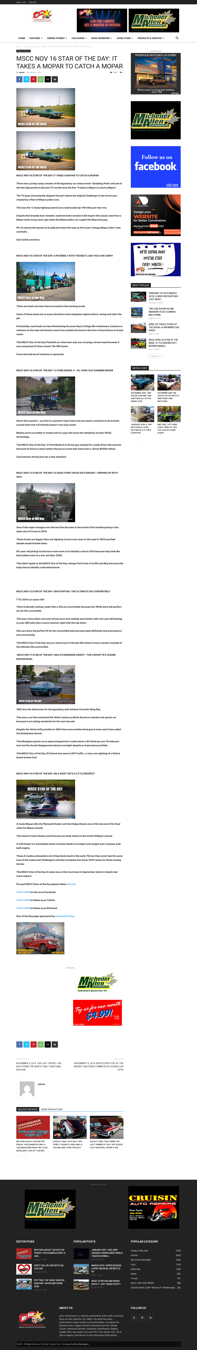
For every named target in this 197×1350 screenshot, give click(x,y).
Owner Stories (56, 38)
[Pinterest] (33, 79)
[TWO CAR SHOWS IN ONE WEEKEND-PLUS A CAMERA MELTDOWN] (137, 312)
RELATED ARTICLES (27, 1109)
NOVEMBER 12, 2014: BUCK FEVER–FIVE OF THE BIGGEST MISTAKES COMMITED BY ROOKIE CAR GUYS (98, 1066)
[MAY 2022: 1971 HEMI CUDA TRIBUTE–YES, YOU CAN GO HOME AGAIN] (169, 414)
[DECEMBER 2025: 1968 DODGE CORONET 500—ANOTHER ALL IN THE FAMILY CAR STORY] (142, 382)
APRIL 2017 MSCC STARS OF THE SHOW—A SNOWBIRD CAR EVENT (164, 327)
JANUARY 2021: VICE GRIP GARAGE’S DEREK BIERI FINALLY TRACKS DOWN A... (107, 1253)
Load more (154, 356)
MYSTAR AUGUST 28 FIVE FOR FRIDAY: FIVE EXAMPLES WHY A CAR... (49, 1253)
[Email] (48, 79)
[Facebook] (19, 79)
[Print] (55, 79)
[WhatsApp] (41, 79)
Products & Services (150, 38)
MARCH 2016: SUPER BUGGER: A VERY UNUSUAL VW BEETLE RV (106, 1268)
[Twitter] (26, 79)
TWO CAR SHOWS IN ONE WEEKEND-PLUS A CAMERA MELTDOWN (162, 312)
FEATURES (34, 38)
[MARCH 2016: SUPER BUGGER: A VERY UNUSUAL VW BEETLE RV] (81, 1269)
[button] (177, 38)
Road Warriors (100, 38)
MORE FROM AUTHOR (51, 1109)
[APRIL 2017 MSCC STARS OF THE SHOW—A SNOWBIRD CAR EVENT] (138, 328)
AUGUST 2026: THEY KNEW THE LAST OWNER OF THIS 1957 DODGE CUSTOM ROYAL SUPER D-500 (106, 1144)
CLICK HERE (23, 892)
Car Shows (78, 38)
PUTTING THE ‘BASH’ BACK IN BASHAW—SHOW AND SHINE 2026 (49, 1283)
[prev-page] (18, 1157)
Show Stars (124, 38)
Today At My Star (31, 46)
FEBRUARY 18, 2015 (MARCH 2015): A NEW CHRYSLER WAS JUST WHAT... (163, 296)
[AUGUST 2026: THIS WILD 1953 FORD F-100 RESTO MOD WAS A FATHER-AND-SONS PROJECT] (70, 1127)
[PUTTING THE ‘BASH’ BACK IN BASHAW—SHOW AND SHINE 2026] (24, 1284)
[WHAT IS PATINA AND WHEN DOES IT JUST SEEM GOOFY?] (81, 1284)
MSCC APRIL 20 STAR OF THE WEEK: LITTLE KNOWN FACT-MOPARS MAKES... (163, 343)
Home (21, 38)
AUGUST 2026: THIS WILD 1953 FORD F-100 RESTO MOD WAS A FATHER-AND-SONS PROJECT (67, 1144)
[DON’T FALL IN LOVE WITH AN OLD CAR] (24, 1269)
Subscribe (32, 2)
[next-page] (23, 1157)
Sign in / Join (21, 2)
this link (71, 884)
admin (21, 72)
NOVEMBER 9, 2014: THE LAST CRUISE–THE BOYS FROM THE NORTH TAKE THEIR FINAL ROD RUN (38, 1066)
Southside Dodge (65, 916)
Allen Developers (81, 1344)
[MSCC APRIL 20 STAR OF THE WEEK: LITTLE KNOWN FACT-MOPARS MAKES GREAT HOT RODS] (138, 343)
